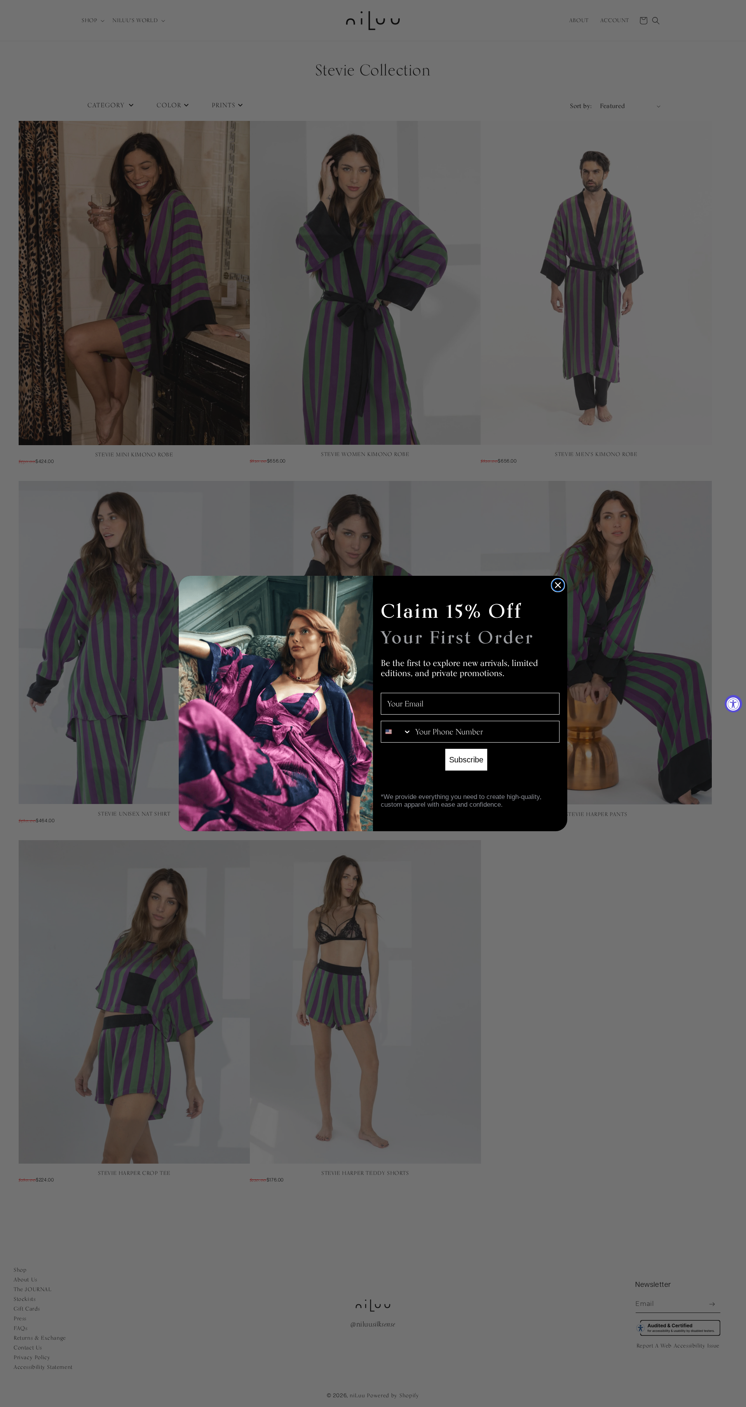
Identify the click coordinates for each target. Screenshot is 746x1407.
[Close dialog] (558, 585)
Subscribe (466, 759)
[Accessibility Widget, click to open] (733, 703)
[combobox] (396, 731)
